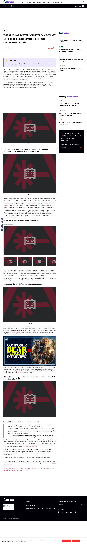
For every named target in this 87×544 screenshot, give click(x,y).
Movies (61, 46)
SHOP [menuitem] (44, 2)
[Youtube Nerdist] (11, 6)
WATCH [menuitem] (29, 2)
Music (5, 30)
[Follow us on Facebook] (58, 512)
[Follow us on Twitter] (62, 512)
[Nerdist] (8, 2)
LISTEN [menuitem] (39, 2)
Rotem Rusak (7, 47)
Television (62, 37)
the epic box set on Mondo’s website (41, 445)
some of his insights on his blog (15, 332)
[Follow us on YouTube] (71, 512)
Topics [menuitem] (39, 6)
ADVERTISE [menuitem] (56, 2)
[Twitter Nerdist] (5, 6)
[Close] (84, 540)
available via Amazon (32, 446)
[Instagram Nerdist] (8, 6)
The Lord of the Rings (44, 468)
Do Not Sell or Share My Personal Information (40, 508)
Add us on (50, 48)
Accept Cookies (76, 540)
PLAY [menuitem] (34, 2)
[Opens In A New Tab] (8, 505)
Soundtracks (32, 468)
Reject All (66, 540)
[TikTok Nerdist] (14, 6)
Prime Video (23, 468)
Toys (60, 56)
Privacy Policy (30, 505)
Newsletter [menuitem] (45, 6)
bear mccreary (14, 468)
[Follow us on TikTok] (75, 512)
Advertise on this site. (8, 508)
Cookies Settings (57, 540)
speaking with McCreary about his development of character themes (29, 371)
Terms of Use (30, 512)
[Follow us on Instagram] (67, 512)
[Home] (8, 501)
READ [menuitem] (23, 2)
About (28, 502)
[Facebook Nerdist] (3, 6)
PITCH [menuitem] (49, 2)
